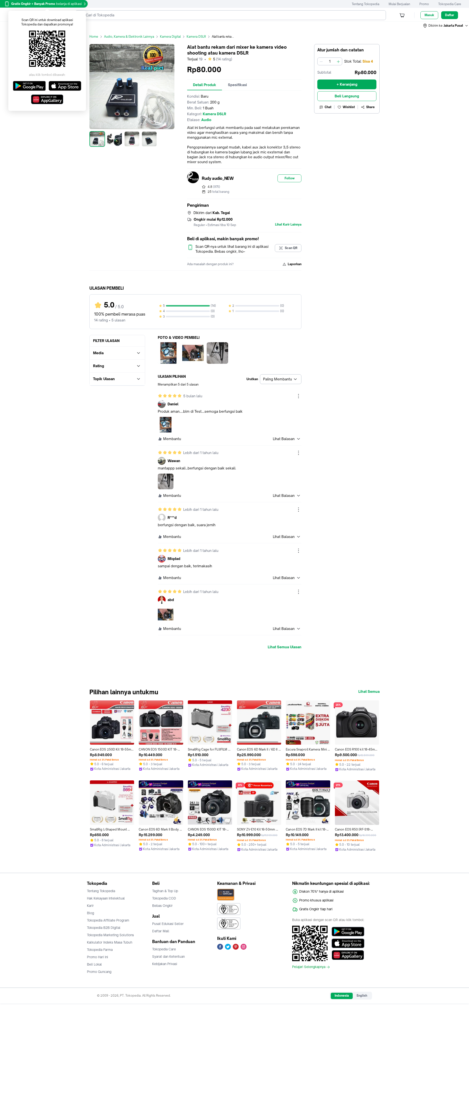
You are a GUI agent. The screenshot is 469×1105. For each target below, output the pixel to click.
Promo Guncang (99, 972)
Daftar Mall (160, 931)
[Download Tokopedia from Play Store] (347, 931)
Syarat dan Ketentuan (168, 956)
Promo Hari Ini (97, 957)
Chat (328, 107)
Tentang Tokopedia (365, 4)
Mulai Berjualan (399, 4)
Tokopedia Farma (100, 950)
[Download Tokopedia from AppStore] (347, 943)
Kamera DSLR (196, 36)
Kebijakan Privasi (164, 964)
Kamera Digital (170, 36)
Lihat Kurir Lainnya (288, 224)
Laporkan (294, 264)
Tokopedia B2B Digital (103, 928)
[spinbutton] (329, 61)
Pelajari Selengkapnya (308, 967)
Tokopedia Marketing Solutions (110, 935)
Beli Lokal (94, 964)
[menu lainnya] (298, 396)
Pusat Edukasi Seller (168, 924)
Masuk (429, 15)
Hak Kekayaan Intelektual (106, 898)
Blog (90, 913)
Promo (424, 4)
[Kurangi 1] (321, 61)
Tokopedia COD (164, 898)
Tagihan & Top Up (165, 891)
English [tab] (362, 995)
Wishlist (349, 107)
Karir (90, 906)
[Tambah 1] (338, 61)
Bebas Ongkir (162, 906)
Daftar (449, 15)
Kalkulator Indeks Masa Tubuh (109, 942)
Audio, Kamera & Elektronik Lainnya (129, 36)
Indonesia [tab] (342, 995)
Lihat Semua (369, 692)
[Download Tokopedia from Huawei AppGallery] (347, 955)
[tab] (204, 85)
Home (93, 36)
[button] (446, 25)
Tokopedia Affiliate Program (108, 920)
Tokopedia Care (449, 4)
